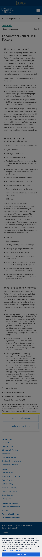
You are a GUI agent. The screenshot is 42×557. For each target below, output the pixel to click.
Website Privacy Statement (13, 550)
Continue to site (21, 554)
